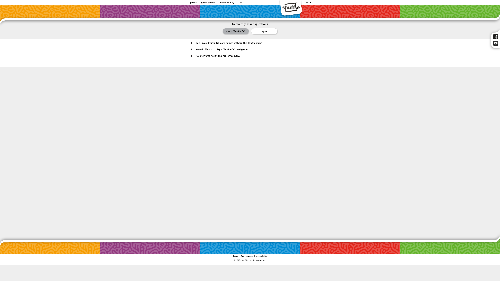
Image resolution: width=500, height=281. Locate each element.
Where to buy (227, 2)
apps (264, 31)
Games (193, 2)
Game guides (208, 2)
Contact (250, 256)
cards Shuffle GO (235, 31)
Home (236, 256)
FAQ (240, 2)
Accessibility (261, 256)
